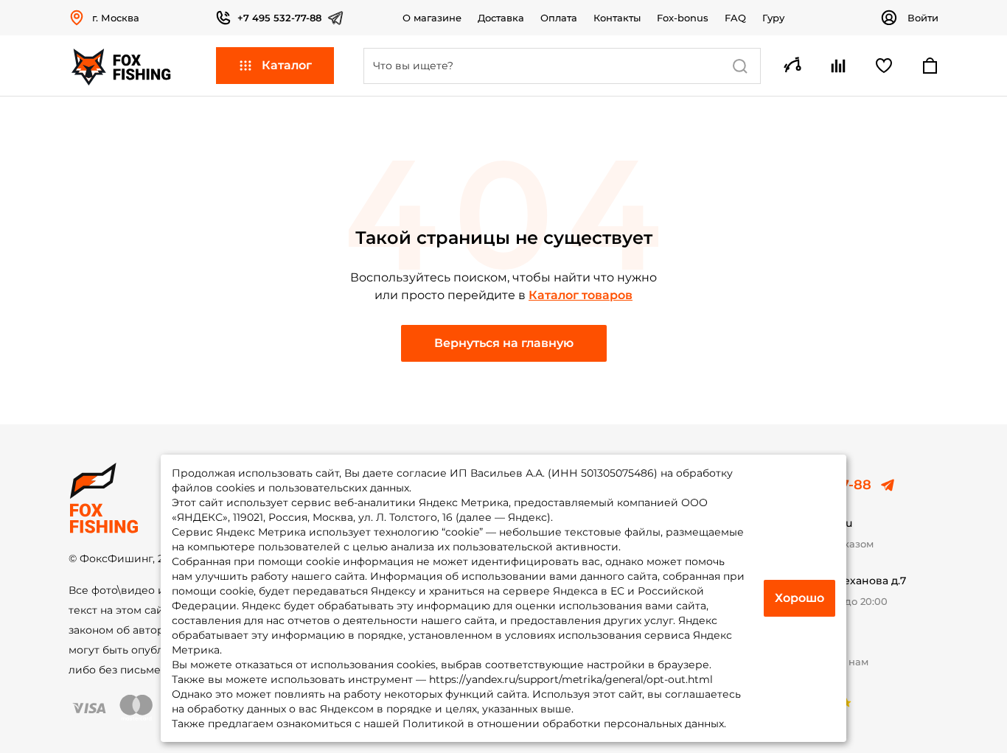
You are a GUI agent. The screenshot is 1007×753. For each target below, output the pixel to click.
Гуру (773, 18)
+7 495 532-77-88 (279, 18)
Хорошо (799, 598)
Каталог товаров (581, 295)
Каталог (287, 65)
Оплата (558, 18)
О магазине (432, 18)
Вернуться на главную (504, 343)
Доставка (501, 18)
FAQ (735, 18)
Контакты (617, 18)
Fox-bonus (682, 18)
